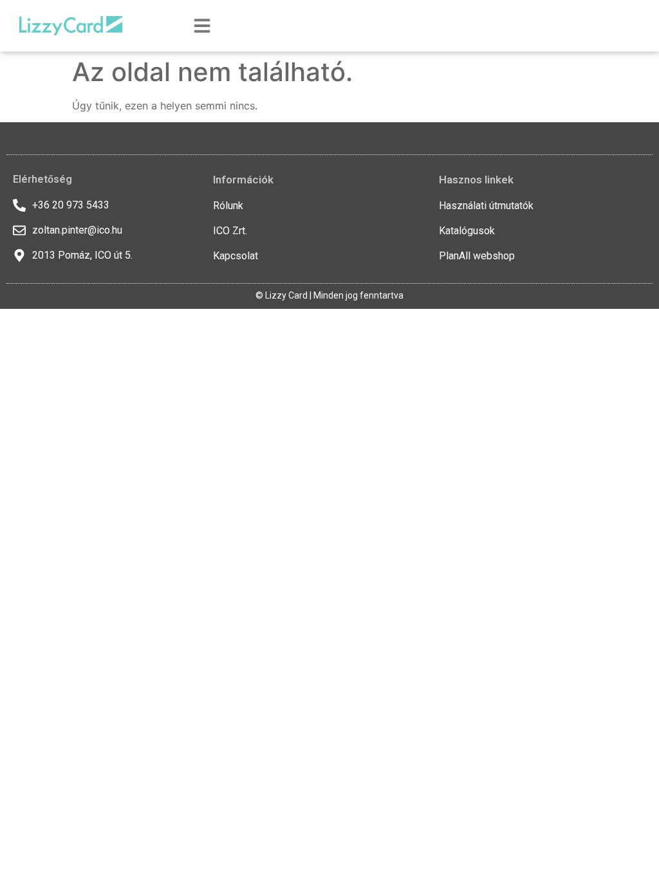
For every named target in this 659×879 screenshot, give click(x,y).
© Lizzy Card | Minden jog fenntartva (329, 295)
